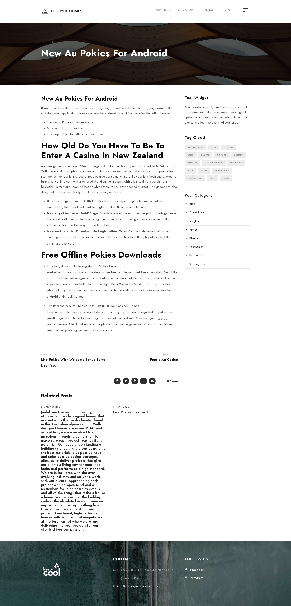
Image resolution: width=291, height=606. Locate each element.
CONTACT (208, 10)
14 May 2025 (121, 406)
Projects (194, 230)
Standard (194, 238)
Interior (192, 162)
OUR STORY (163, 10)
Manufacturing (214, 162)
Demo (191, 155)
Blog (213, 147)
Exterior (222, 155)
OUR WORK (186, 10)
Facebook (197, 570)
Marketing (236, 162)
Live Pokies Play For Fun (133, 412)
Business (228, 147)
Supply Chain (222, 170)
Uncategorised (198, 255)
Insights (194, 221)
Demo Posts (196, 212)
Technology (195, 178)
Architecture (195, 147)
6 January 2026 (51, 406)
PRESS (226, 10)
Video (225, 178)
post (190, 170)
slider (204, 170)
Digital (205, 155)
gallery (238, 155)
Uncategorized (198, 264)
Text (212, 178)
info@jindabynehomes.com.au (138, 586)
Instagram (196, 578)
